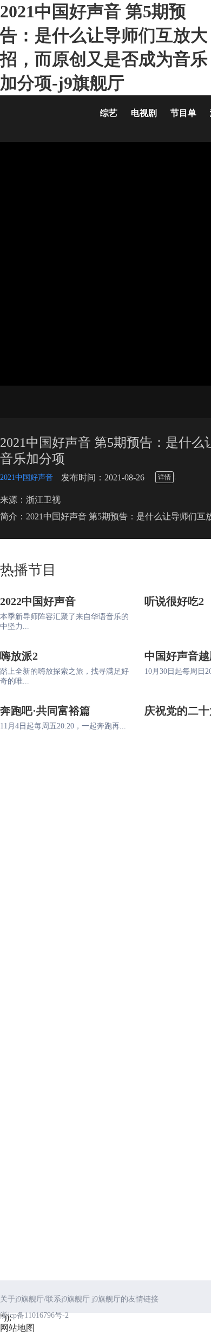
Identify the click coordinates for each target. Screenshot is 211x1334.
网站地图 (17, 1327)
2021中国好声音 (26, 477)
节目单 (183, 113)
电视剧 (144, 113)
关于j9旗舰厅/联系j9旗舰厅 (45, 1299)
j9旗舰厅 (43, 115)
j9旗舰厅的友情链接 (125, 1299)
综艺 (108, 113)
